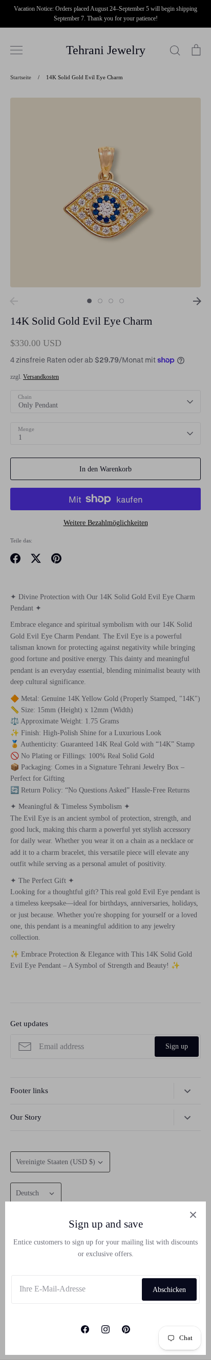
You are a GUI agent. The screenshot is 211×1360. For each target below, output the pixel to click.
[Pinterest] (126, 1329)
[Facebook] (85, 1329)
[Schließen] (193, 1214)
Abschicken (169, 1290)
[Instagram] (105, 1329)
